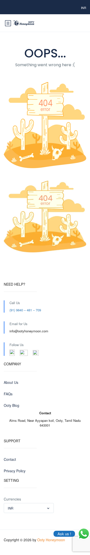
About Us (11, 382)
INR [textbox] (10, 508)
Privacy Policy (15, 470)
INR (83, 7)
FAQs (8, 393)
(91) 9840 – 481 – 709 (25, 310)
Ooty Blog (11, 405)
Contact (10, 459)
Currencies (12, 499)
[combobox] (29, 508)
